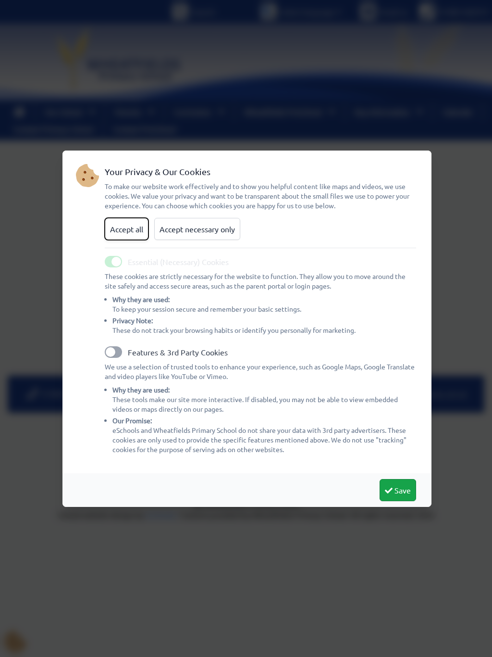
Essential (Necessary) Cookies (178, 261)
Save (402, 490)
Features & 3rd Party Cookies (178, 352)
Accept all (126, 229)
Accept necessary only (197, 229)
